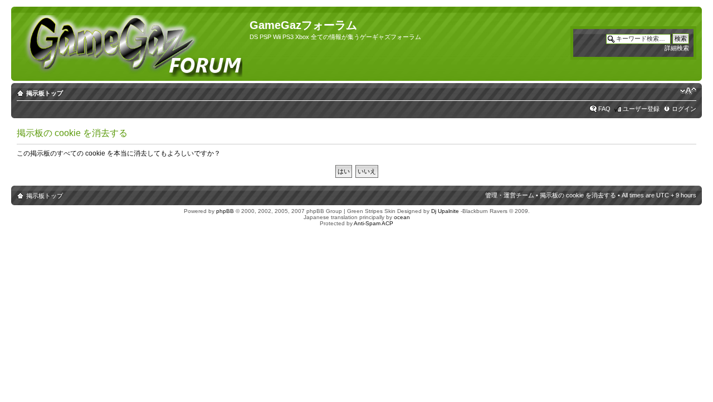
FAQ (604, 108)
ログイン (684, 108)
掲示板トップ (44, 93)
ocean (402, 217)
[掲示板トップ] (132, 43)
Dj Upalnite (445, 211)
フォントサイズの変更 (688, 91)
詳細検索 (677, 48)
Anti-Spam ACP (373, 223)
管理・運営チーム (509, 195)
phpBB (225, 211)
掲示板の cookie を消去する (578, 195)
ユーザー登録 (641, 108)
